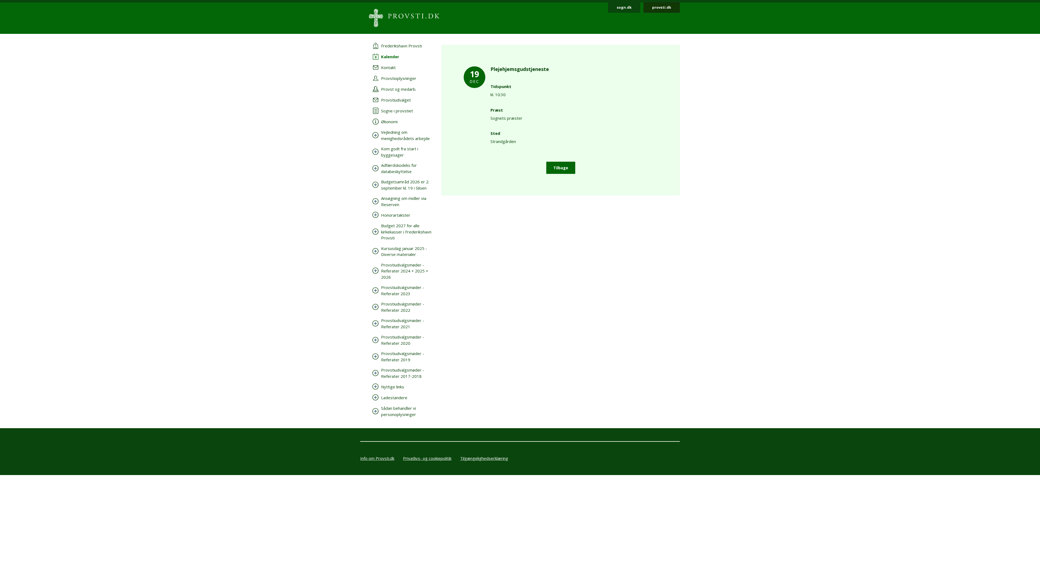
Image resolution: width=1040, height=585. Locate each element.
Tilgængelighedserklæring (484, 458)
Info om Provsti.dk (377, 458)
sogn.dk (624, 7)
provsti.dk (661, 7)
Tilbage (560, 167)
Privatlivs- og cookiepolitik (427, 458)
